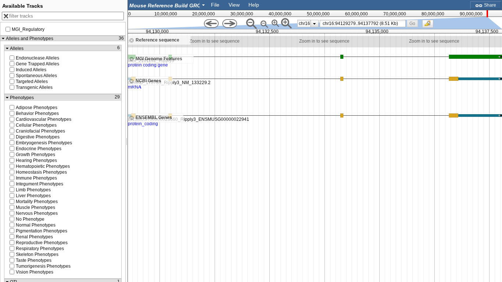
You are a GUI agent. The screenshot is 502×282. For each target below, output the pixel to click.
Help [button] (253, 5)
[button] (412, 23)
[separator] (127, 141)
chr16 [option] (304, 23)
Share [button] (489, 5)
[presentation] (314, 23)
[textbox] (165, 5)
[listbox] (308, 23)
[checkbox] (429, 26)
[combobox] (167, 5)
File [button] (215, 5)
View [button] (234, 5)
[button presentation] (203, 5)
